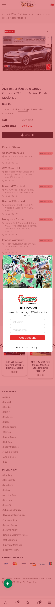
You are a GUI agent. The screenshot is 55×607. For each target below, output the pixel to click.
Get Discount (27, 338)
